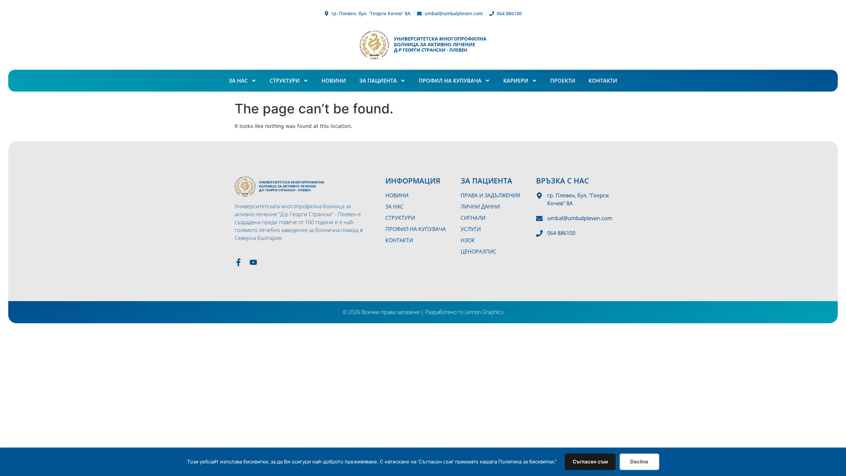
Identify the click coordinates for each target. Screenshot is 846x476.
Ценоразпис (478, 251)
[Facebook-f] (238, 262)
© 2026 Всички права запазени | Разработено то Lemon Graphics (423, 312)
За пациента (378, 80)
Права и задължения (490, 195)
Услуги (471, 229)
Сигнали (473, 217)
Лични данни (480, 206)
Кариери (515, 80)
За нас (238, 80)
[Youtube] (253, 262)
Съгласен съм (590, 461)
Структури (285, 80)
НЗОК (468, 240)
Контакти (603, 80)
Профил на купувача (450, 80)
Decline (639, 461)
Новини (334, 80)
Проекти (562, 80)
